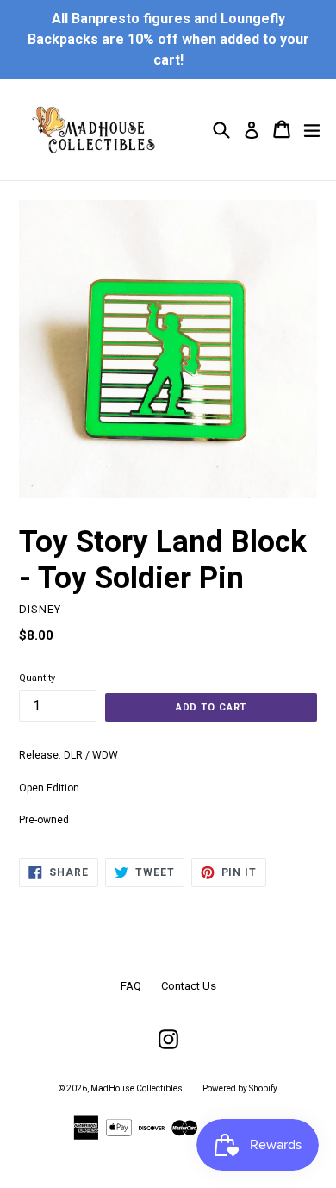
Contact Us (188, 985)
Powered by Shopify (239, 1088)
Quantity (37, 678)
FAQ (131, 985)
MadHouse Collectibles (136, 1088)
